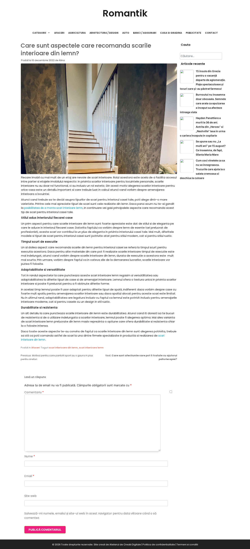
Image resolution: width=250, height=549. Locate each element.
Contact (211, 33)
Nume (29, 456)
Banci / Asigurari (144, 33)
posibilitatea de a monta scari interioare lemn (53, 208)
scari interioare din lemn (63, 347)
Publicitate (193, 33)
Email (29, 476)
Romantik (125, 13)
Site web (30, 496)
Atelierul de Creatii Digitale (125, 544)
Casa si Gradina (171, 33)
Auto (125, 33)
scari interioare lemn (91, 347)
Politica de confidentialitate (159, 544)
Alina (62, 60)
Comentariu (34, 392)
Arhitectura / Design (103, 33)
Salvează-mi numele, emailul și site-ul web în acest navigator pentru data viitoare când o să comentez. (90, 515)
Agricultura (77, 33)
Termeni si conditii (187, 544)
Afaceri (59, 33)
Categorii (39, 33)
